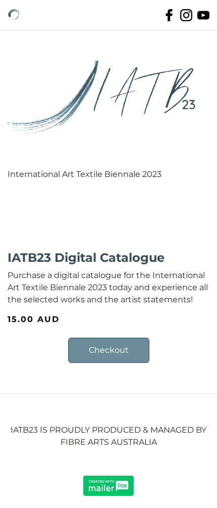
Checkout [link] (109, 350)
